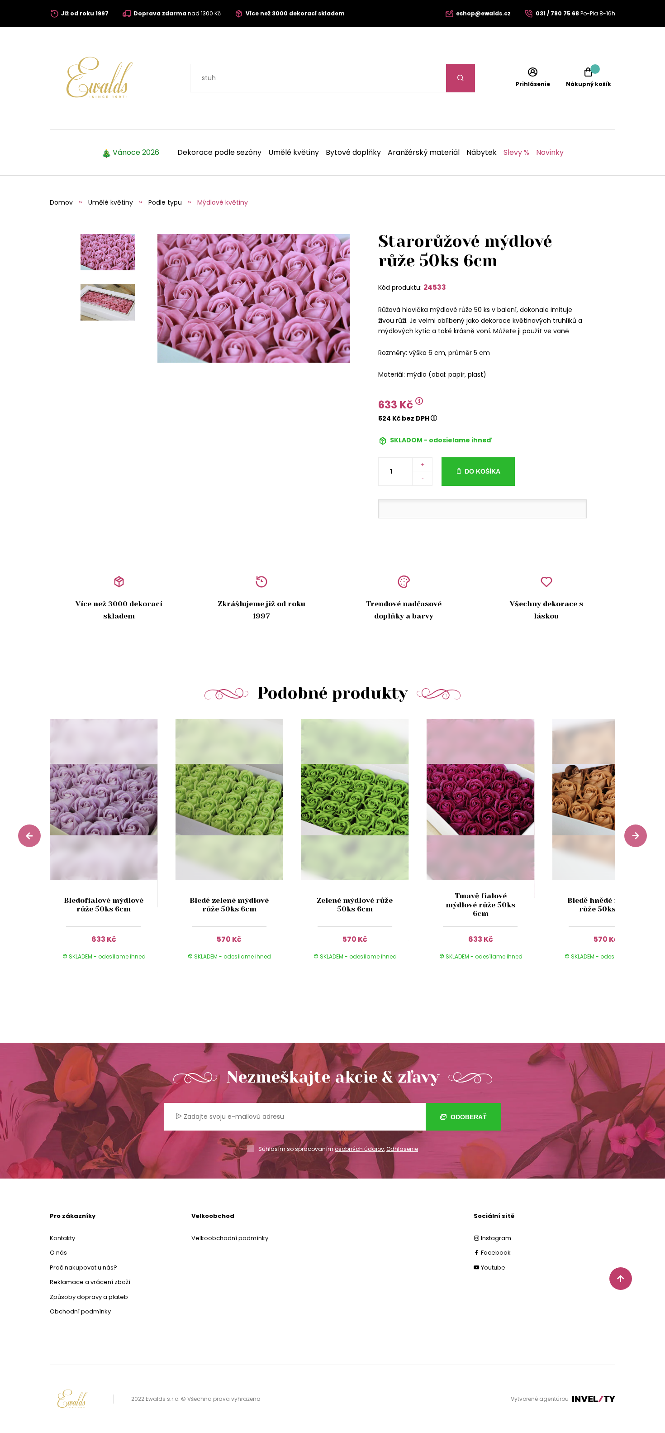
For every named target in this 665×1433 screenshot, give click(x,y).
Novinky (550, 152)
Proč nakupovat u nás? (83, 1267)
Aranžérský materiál (424, 152)
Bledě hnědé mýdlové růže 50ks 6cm (606, 904)
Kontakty (62, 1238)
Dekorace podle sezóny (219, 152)
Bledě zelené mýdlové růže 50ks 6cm (229, 904)
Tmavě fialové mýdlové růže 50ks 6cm (480, 904)
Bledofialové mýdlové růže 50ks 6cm (103, 904)
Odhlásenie (402, 1149)
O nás (58, 1252)
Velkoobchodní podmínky (229, 1238)
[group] (113, 848)
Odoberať (468, 1117)
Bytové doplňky (353, 152)
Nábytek (481, 152)
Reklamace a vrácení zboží (90, 1282)
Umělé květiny (293, 152)
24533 (434, 287)
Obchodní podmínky (80, 1311)
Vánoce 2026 (136, 152)
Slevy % (516, 152)
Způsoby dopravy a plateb (89, 1297)
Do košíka (482, 471)
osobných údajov (359, 1149)
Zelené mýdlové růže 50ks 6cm (355, 904)
